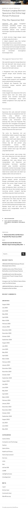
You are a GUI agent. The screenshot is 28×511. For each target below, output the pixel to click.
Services (4, 458)
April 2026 (5, 317)
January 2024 (6, 403)
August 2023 (6, 419)
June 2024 (5, 387)
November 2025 (6, 333)
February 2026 (6, 323)
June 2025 (5, 349)
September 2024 (7, 378)
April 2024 (5, 394)
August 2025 (6, 343)
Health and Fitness (7, 451)
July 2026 (5, 307)
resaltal (17, 8)
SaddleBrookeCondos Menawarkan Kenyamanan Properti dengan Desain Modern (12, 276)
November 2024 (6, 371)
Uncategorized (9, 218)
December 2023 (6, 406)
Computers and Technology (10, 442)
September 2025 (7, 339)
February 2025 (6, 362)
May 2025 (5, 352)
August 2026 (6, 304)
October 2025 (6, 336)
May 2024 (5, 390)
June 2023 (5, 426)
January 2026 (6, 327)
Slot (3, 464)
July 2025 (5, 346)
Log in (4, 487)
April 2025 (5, 355)
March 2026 (5, 320)
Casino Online (6, 438)
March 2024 (5, 397)
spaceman (15, 222)
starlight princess (7, 474)
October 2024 (6, 374)
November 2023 (6, 410)
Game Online (5, 448)
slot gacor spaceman (12, 220)
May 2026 (5, 314)
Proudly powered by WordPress (10, 507)
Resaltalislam (11, 2)
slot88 (4, 470)
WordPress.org (6, 496)
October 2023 (6, 413)
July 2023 (5, 422)
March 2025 (5, 358)
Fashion (4, 445)
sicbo (3, 461)
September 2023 (7, 416)
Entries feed (5, 490)
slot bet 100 (5, 467)
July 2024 (5, 384)
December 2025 (6, 330)
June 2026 (5, 311)
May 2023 (5, 429)
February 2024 (6, 400)
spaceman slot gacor (9, 23)
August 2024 (6, 381)
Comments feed (6, 493)
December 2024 (6, 368)
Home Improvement (7, 454)
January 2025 (6, 365)
